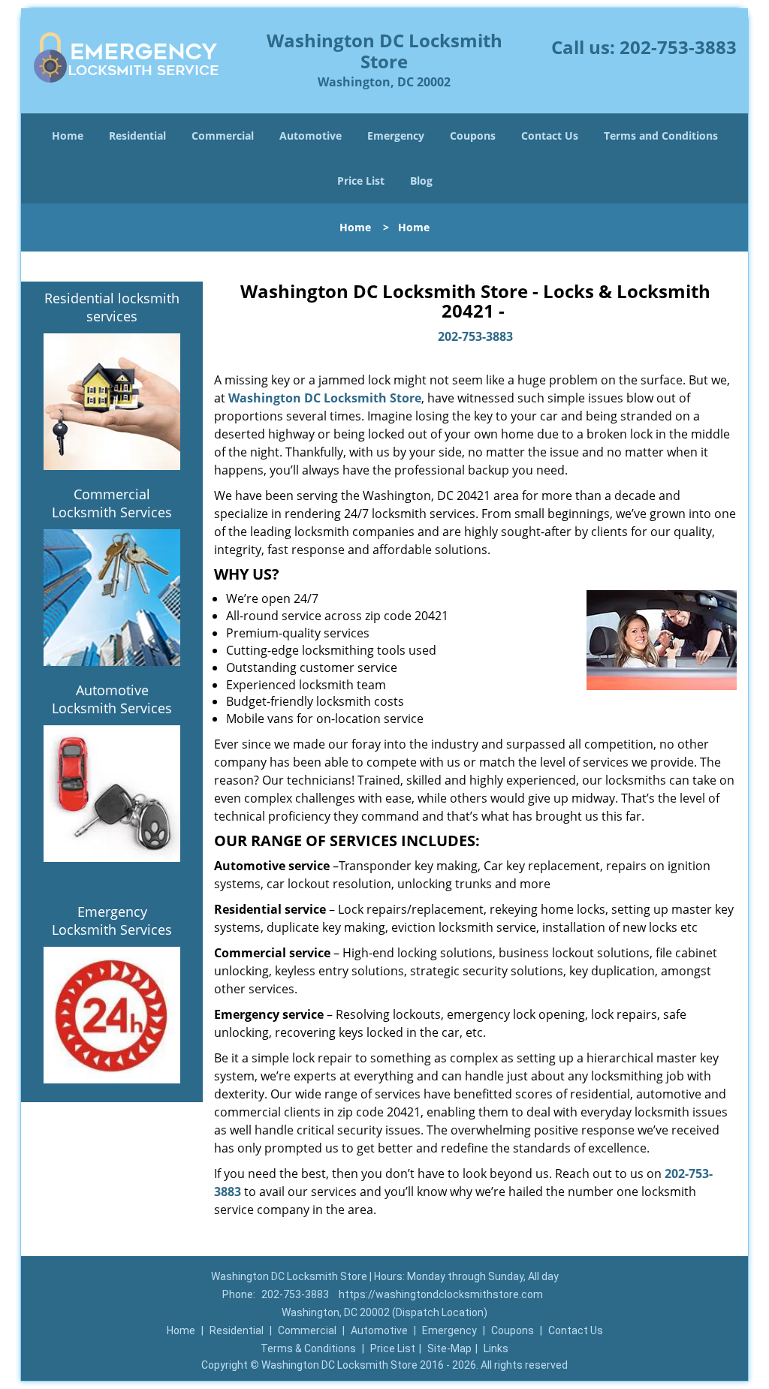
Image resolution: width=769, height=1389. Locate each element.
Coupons (473, 135)
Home (67, 135)
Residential (137, 135)
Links (496, 1348)
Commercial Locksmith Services (112, 503)
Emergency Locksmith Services (112, 920)
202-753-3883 (678, 47)
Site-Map (449, 1348)
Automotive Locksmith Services (112, 699)
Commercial (222, 135)
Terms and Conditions (661, 135)
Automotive (310, 135)
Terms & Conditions (308, 1348)
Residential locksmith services (111, 307)
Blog (421, 180)
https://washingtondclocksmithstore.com (441, 1294)
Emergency (395, 135)
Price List (360, 180)
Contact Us (549, 135)
